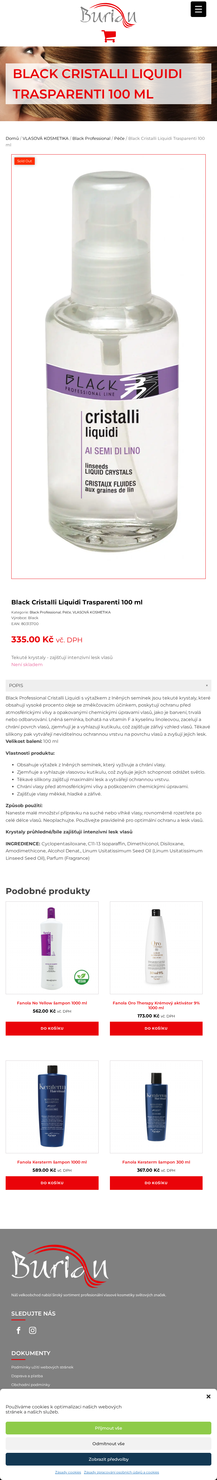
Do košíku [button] (52, 1028)
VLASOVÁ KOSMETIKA (46, 138)
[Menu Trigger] (198, 9)
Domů (12, 138)
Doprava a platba (27, 1376)
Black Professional (91, 138)
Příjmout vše (108, 1428)
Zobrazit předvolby (109, 1459)
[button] (208, 1396)
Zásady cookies (68, 1472)
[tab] (108, 686)
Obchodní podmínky (30, 1384)
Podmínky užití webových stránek (42, 1367)
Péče (119, 138)
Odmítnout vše (108, 1443)
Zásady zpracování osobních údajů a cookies (121, 1472)
